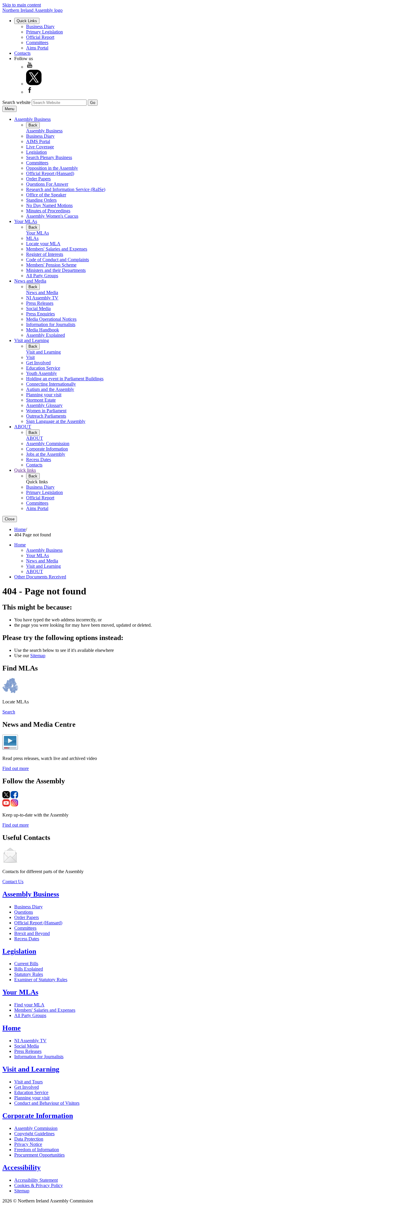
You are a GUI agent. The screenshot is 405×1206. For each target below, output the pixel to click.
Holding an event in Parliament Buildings (64, 378)
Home (20, 529)
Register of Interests (44, 254)
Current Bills (26, 963)
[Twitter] (34, 83)
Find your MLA (29, 1004)
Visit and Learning (31, 340)
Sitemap (37, 655)
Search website (16, 102)
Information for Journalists (50, 324)
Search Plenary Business (49, 157)
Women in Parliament (46, 410)
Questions (23, 912)
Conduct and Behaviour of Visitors (46, 1103)
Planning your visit (43, 394)
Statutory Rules (28, 974)
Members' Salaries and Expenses (56, 248)
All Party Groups (42, 275)
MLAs (32, 238)
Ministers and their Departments (56, 270)
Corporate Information (47, 448)
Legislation (36, 152)
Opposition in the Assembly (52, 168)
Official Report (40, 37)
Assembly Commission (47, 443)
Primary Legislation (44, 31)
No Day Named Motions (49, 205)
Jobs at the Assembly (45, 454)
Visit (30, 357)
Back (32, 125)
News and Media (30, 280)
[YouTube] (29, 66)
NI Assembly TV (42, 297)
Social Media (38, 308)
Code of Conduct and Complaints (57, 259)
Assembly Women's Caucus (52, 216)
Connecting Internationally (51, 384)
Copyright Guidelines (34, 1133)
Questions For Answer (47, 184)
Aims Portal (37, 47)
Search (8, 711)
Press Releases (39, 303)
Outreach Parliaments (46, 415)
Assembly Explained (45, 335)
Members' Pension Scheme (51, 264)
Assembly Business (32, 119)
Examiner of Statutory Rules (40, 979)
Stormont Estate (41, 399)
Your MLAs (25, 221)
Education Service (43, 368)
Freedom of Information (36, 1149)
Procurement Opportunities (39, 1154)
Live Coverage (40, 146)
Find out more (15, 768)
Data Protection (28, 1138)
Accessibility (21, 1167)
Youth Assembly (41, 373)
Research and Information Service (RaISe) (65, 189)
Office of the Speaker (46, 194)
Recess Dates (38, 459)
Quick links (25, 470)
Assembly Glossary (44, 405)
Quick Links (27, 21)
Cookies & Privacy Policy (38, 1185)
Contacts (22, 53)
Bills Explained (28, 968)
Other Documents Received (40, 576)
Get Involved (38, 362)
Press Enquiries (40, 313)
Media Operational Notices (51, 319)
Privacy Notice (28, 1144)
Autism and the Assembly (50, 389)
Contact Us (12, 881)
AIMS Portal (38, 141)
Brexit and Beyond (32, 933)
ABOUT (22, 426)
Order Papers (38, 178)
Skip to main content (21, 4)
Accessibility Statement (36, 1180)
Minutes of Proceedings (48, 210)
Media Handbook (42, 329)
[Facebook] (29, 91)
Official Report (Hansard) (50, 173)
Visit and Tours (28, 1081)
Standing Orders (41, 200)
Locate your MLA (43, 243)
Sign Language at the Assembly (55, 421)
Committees (37, 42)
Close (10, 519)
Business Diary (40, 26)
